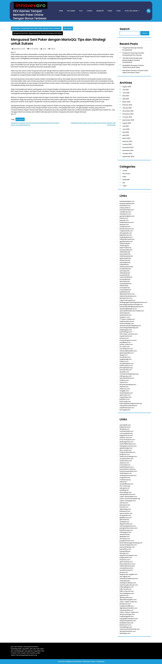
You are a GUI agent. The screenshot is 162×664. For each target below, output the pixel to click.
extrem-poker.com (126, 344)
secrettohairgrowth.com (128, 545)
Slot (81, 11)
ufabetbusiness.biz (126, 256)
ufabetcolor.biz (125, 260)
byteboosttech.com (127, 229)
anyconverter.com (126, 513)
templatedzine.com (127, 363)
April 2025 (125, 135)
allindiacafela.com (126, 598)
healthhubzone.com (127, 222)
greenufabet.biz (125, 258)
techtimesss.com (126, 461)
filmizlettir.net (124, 429)
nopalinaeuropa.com (127, 408)
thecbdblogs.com (126, 627)
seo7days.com (125, 539)
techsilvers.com (125, 357)
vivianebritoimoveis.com (128, 475)
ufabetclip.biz (124, 246)
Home (61, 11)
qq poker (26, 649)
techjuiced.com (125, 227)
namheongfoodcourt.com (129, 585)
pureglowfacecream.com (128, 528)
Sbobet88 (100, 11)
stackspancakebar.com (128, 583)
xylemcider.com (125, 395)
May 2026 (125, 96)
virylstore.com (124, 463)
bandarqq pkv (19, 651)
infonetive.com (125, 560)
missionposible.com (126, 610)
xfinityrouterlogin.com (127, 614)
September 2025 (128, 120)
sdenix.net (123, 482)
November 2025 (127, 114)
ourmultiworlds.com (126, 431)
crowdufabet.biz (125, 290)
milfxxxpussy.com (126, 376)
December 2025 (128, 111)
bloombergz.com (126, 492)
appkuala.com (125, 536)
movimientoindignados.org (129, 374)
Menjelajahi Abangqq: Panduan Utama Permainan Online (133, 66)
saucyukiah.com (125, 425)
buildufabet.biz (125, 292)
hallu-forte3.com (125, 589)
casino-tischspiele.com (128, 501)
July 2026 (125, 90)
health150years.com (127, 467)
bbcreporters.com (126, 298)
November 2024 (127, 150)
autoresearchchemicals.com (130, 629)
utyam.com (124, 382)
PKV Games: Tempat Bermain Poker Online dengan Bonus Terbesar (29, 14)
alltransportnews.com (127, 294)
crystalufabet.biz (125, 283)
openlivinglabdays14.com (128, 309)
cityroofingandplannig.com (129, 328)
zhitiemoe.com (125, 389)
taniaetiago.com (125, 397)
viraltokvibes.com (126, 473)
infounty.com (124, 338)
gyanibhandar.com (126, 241)
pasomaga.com (125, 401)
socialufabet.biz (125, 269)
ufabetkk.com (124, 522)
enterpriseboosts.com (127, 494)
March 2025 (126, 138)
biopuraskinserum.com (127, 564)
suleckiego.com (125, 633)
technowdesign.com (127, 323)
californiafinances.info (127, 566)
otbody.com (124, 503)
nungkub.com (124, 391)
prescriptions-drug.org (127, 469)
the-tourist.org (125, 486)
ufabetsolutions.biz (126, 267)
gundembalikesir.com (127, 216)
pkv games (20, 119)
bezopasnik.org (125, 551)
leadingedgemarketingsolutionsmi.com (133, 302)
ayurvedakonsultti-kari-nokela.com (132, 311)
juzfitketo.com (125, 399)
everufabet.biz (125, 288)
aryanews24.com (126, 315)
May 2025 (125, 132)
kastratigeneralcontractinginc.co (131, 304)
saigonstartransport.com (128, 555)
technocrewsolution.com (128, 471)
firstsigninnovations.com (128, 446)
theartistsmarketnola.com (129, 579)
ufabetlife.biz (124, 264)
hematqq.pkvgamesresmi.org (26, 655)
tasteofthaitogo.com (127, 547)
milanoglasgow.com (127, 587)
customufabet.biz (126, 277)
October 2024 (127, 153)
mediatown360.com (127, 606)
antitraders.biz (125, 313)
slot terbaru (18, 647)
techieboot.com (125, 214)
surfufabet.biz (124, 271)
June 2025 (125, 129)
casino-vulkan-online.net (128, 602)
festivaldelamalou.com (128, 444)
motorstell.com (125, 465)
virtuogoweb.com (126, 233)
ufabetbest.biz (125, 273)
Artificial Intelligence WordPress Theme (73, 661)
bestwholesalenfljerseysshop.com (131, 307)
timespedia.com (125, 515)
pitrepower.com (125, 604)
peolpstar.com (125, 454)
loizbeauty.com (125, 511)
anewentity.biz (125, 534)
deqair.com (124, 355)
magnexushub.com (126, 231)
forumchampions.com (127, 440)
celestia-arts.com (126, 438)
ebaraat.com (124, 224)
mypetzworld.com (126, 336)
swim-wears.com (126, 450)
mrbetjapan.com (125, 532)
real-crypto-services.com (129, 334)
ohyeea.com (124, 387)
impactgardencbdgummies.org (131, 403)
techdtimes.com (125, 212)
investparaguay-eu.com (128, 340)
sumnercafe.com (126, 370)
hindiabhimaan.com (126, 623)
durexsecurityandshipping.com (130, 326)
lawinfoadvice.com (126, 365)
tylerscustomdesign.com (128, 456)
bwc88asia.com (125, 342)
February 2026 (127, 105)
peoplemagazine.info (127, 203)
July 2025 (125, 126)
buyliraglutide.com (126, 237)
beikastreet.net (125, 427)
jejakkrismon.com (126, 518)
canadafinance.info (126, 568)
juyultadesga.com (126, 332)
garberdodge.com (126, 448)
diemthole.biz (124, 520)
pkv (12, 647)
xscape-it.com (125, 317)
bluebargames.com (126, 442)
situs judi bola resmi (31, 647)
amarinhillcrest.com (126, 484)
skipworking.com (125, 509)
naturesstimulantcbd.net (128, 406)
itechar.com (124, 218)
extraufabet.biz (125, 262)
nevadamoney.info (126, 570)
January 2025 (127, 144)
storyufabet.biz (125, 279)
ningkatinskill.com (126, 359)
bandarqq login (16, 649)
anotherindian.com (126, 393)
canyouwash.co (125, 208)
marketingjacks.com (127, 616)
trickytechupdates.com (128, 621)
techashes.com (125, 205)
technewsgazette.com (128, 526)
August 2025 (126, 123)
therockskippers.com (127, 593)
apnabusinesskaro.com (128, 631)
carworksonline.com (126, 459)
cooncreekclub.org (126, 433)
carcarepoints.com (126, 349)
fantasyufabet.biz (126, 250)
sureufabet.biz (125, 275)
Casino (89, 11)
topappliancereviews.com (129, 619)
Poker (110, 11)
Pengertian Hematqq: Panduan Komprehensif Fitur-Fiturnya (133, 54)
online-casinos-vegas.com (129, 612)
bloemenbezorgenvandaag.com (131, 543)
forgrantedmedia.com (127, 452)
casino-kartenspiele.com (128, 496)
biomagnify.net (125, 410)
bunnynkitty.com (125, 549)
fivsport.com (124, 361)
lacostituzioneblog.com (128, 384)
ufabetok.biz (124, 285)
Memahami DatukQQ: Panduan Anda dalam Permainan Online (135, 72)
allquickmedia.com (126, 524)
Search (125, 29)
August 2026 (126, 87)
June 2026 (125, 93)
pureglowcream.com (127, 541)
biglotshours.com (126, 235)
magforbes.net (125, 477)
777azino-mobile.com (127, 319)
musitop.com (124, 380)
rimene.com (124, 572)
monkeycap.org (125, 480)
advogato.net (124, 488)
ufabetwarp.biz (125, 243)
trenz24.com (124, 507)
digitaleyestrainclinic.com (128, 608)
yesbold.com (124, 220)
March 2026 (126, 102)
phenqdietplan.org (126, 368)
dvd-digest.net (125, 576)
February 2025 (127, 141)
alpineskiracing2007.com (128, 600)
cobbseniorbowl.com (127, 321)
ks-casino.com (125, 347)
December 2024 (128, 147)
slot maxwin (21, 653)
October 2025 (127, 117)
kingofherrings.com (126, 530)
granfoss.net (124, 595)
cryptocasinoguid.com (127, 300)
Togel (118, 11)
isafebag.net (124, 490)
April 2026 (125, 99)
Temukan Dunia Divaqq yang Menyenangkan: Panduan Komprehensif (132, 60)
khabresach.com (125, 625)
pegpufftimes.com (126, 435)
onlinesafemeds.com (127, 239)
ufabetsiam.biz (125, 252)
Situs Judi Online (131, 11)
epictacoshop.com (126, 562)
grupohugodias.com (127, 353)
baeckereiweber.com (127, 201)
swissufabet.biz (125, 254)
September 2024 (128, 156)
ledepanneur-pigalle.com (128, 574)
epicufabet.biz (125, 281)
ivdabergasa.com (126, 330)
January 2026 (127, 108)
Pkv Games (71, 11)
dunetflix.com (124, 372)
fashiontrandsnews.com (128, 296)
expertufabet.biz (125, 248)
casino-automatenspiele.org (130, 499)
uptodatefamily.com (127, 378)
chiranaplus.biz (125, 581)
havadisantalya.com (127, 210)
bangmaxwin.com (126, 557)
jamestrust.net (125, 505)
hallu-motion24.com (127, 591)
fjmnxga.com (124, 553)
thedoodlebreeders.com (128, 351)
